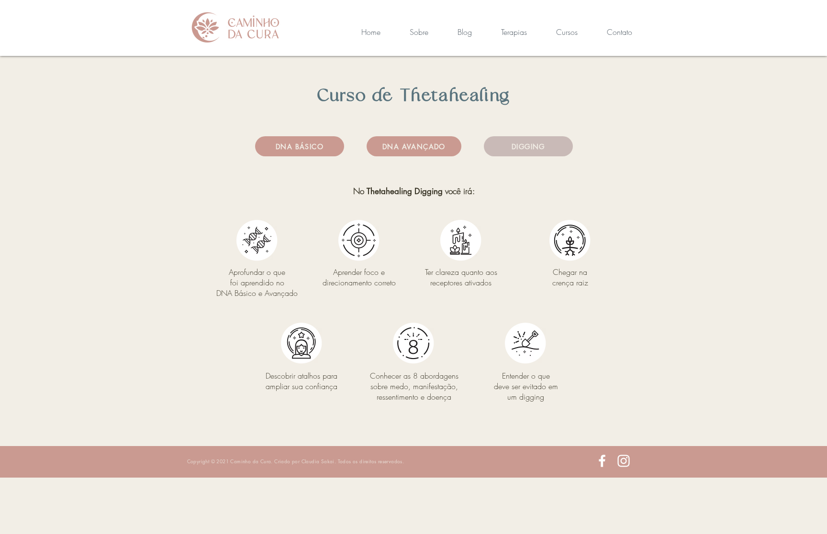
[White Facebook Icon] (602, 461)
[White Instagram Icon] (623, 461)
